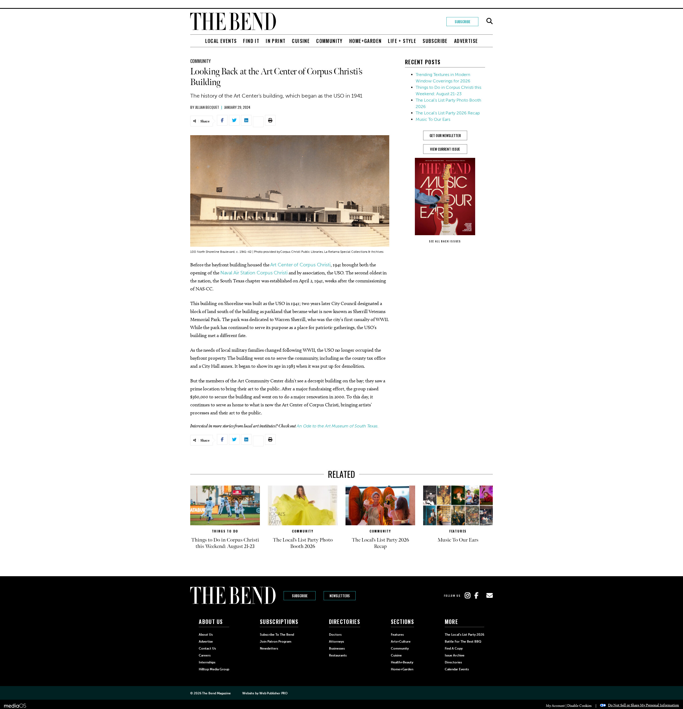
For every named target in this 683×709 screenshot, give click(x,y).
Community (329, 40)
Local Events (221, 40)
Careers (205, 655)
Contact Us (207, 648)
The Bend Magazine (216, 693)
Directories (453, 662)
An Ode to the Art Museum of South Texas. (338, 425)
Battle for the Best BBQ (463, 641)
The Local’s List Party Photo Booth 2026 (303, 543)
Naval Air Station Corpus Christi (254, 273)
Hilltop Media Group (214, 669)
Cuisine (301, 40)
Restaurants (338, 655)
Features (458, 531)
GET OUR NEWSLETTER (445, 135)
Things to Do (225, 531)
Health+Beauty (402, 662)
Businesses (337, 648)
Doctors (335, 634)
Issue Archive (454, 655)
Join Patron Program (275, 641)
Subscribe (462, 21)
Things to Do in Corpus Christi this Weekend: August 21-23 (225, 543)
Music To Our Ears (433, 119)
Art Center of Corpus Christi (300, 265)
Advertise (466, 40)
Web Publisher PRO (273, 693)
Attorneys (336, 641)
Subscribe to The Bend (277, 634)
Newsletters (339, 595)
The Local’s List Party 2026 (464, 634)
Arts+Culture (401, 641)
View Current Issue (445, 149)
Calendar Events (457, 669)
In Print (275, 40)
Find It (251, 40)
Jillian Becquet (207, 107)
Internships (207, 662)
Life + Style (402, 40)
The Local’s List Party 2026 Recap (448, 112)
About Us (206, 634)
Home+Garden (365, 40)
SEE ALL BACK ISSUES (445, 241)
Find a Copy (454, 648)
